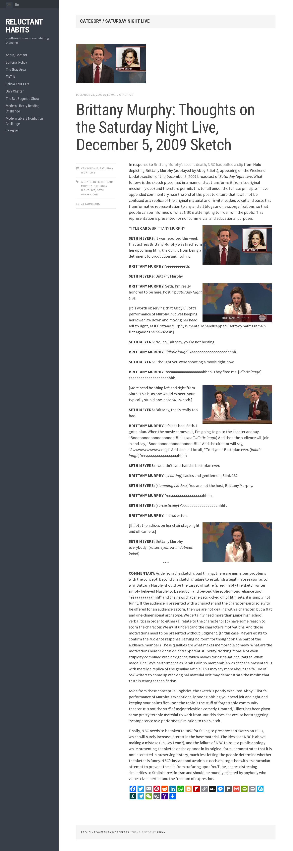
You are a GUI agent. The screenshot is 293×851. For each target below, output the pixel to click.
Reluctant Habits (24, 25)
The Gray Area (16, 69)
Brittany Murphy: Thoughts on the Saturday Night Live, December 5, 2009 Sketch (165, 127)
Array (161, 832)
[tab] (9, 5)
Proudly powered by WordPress (105, 832)
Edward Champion (120, 95)
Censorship (89, 168)
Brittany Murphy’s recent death (180, 164)
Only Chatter (15, 91)
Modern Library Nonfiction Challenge (24, 121)
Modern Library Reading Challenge (22, 108)
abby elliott (90, 182)
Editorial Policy (16, 62)
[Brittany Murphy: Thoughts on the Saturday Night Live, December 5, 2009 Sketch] (175, 64)
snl (95, 194)
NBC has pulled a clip (225, 164)
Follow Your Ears (17, 84)
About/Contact (16, 55)
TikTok (10, 77)
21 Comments (90, 204)
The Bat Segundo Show (22, 99)
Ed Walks (12, 131)
